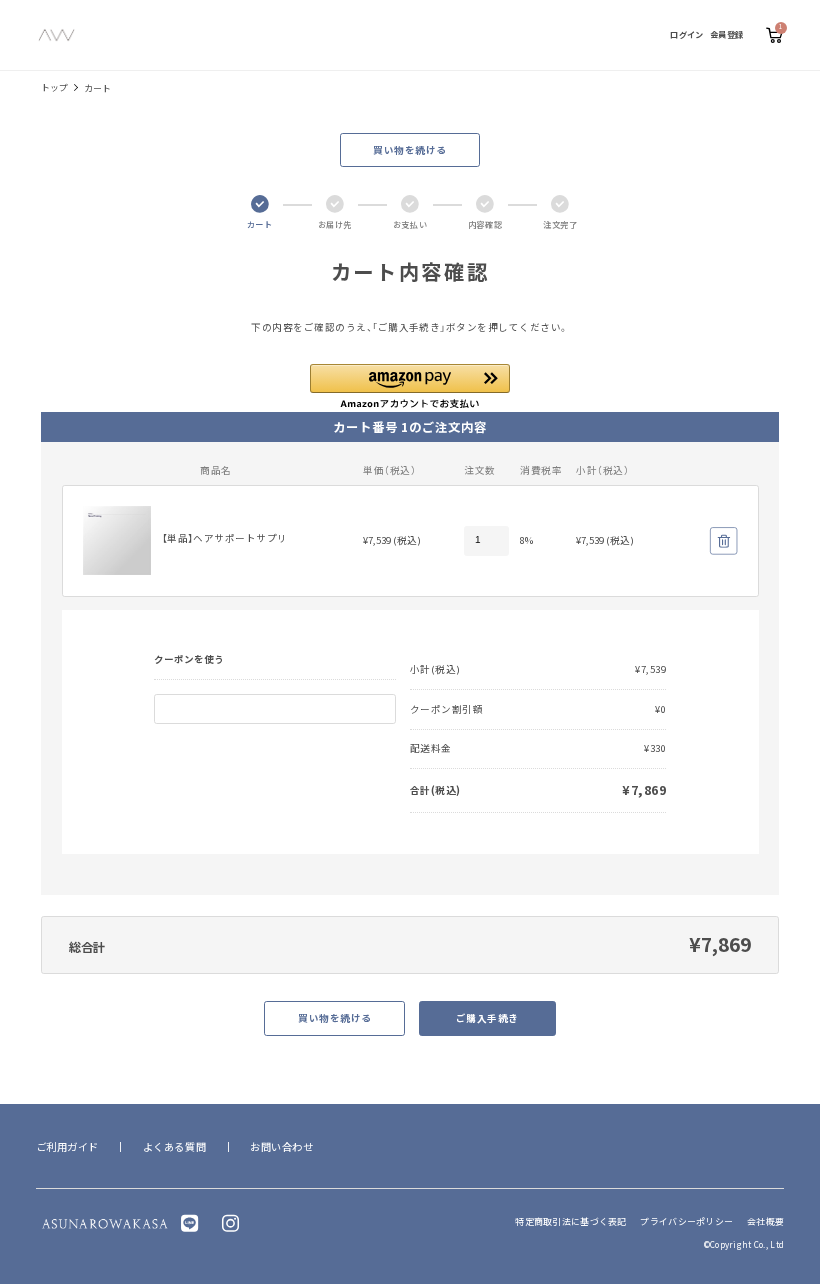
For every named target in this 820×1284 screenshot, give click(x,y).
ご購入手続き (487, 1018)
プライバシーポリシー (686, 1221)
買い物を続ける (409, 150)
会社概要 (765, 1221)
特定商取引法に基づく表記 (570, 1221)
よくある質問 (174, 1146)
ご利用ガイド (67, 1146)
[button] (410, 386)
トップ (55, 87)
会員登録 (726, 34)
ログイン (686, 34)
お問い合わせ (281, 1146)
